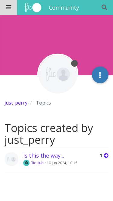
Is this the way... (43, 155)
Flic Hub (37, 162)
